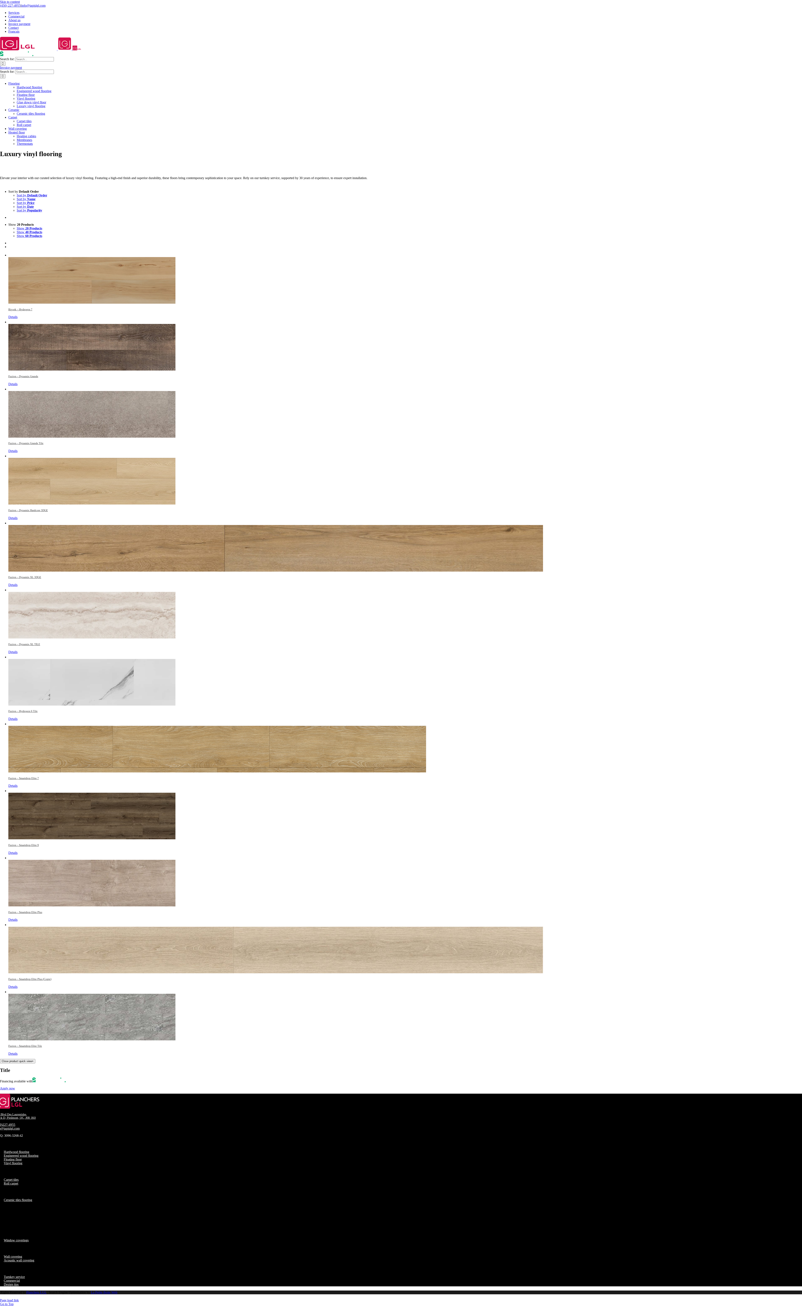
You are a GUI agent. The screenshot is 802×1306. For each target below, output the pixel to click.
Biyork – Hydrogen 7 (20, 309)
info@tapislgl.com (33, 5)
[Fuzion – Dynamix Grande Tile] (405, 412)
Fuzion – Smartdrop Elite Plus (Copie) (29, 979)
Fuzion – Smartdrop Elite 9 (23, 845)
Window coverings (16, 1240)
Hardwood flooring (16, 1152)
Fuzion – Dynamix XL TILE (24, 644)
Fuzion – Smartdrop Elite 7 (23, 778)
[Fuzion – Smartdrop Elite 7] (405, 746)
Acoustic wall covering (19, 1260)
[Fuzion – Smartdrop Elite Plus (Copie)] (405, 947)
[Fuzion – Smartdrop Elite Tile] (405, 1014)
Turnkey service (14, 1277)
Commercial (12, 1280)
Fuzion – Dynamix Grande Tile (25, 443)
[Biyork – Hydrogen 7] (405, 278)
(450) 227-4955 (10, 5)
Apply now (7, 1088)
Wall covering (13, 1256)
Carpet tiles (11, 1179)
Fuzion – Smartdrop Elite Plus (25, 912)
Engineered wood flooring (21, 1155)
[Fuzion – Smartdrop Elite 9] (405, 813)
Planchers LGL (36, 1292)
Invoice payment (11, 67)
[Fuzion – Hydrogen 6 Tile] (405, 680)
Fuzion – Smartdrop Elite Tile (25, 1045)
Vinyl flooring (13, 1163)
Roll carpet (11, 1183)
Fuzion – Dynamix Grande (23, 376)
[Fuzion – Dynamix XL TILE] (405, 612)
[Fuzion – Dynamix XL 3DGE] (405, 546)
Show (29, 228)
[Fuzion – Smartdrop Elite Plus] (405, 880)
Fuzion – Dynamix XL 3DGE (24, 577)
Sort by (32, 195)
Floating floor (13, 1159)
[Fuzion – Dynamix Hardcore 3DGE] (405, 479)
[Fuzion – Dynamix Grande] (405, 345)
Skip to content (10, 2)
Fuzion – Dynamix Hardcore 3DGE (28, 510)
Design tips (11, 1284)
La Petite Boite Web (104, 1292)
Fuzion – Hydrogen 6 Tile (23, 711)
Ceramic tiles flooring (18, 1200)
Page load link (9, 1300)
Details (13, 317)
